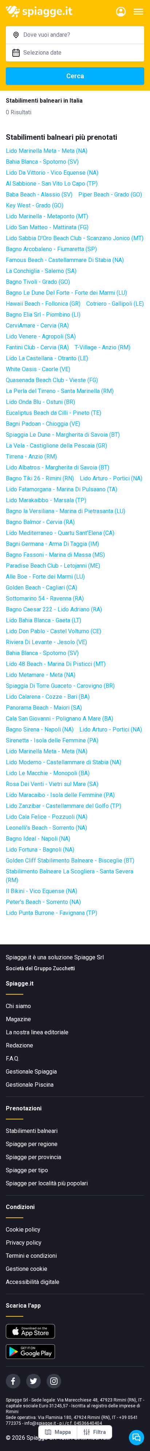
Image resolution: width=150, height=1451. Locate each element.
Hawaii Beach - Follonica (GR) (43, 303)
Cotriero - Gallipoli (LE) (115, 303)
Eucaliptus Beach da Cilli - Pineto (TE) (53, 412)
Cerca (75, 76)
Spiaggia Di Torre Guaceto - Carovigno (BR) (60, 685)
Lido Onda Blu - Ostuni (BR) (40, 402)
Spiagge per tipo (27, 1170)
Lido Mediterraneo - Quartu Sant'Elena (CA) (60, 533)
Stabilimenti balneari (32, 1130)
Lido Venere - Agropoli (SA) (41, 336)
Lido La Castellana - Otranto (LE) (47, 358)
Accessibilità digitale (32, 1281)
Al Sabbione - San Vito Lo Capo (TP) (52, 183)
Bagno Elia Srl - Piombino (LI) (43, 314)
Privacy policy (24, 1242)
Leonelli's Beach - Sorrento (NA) (46, 827)
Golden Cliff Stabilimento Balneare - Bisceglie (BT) (70, 860)
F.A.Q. (12, 1058)
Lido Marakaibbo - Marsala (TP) (46, 500)
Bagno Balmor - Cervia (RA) (40, 522)
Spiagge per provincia (33, 1157)
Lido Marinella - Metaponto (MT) (47, 216)
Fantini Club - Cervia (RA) (37, 347)
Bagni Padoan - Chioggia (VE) (43, 423)
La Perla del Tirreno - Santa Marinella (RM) (60, 391)
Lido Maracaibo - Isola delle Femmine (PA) (60, 795)
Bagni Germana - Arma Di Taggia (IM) (52, 543)
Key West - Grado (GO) (34, 205)
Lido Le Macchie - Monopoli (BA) (48, 773)
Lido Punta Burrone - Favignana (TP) (51, 912)
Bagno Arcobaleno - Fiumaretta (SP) (51, 249)
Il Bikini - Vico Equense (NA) (41, 891)
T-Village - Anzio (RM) (102, 347)
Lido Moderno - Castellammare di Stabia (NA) (63, 762)
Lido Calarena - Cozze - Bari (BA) (48, 696)
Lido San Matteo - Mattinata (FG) (47, 227)
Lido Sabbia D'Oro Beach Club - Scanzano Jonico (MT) (74, 238)
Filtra (99, 1432)
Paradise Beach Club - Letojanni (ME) (53, 565)
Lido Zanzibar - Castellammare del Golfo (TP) (63, 805)
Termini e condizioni (31, 1255)
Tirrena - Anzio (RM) (31, 456)
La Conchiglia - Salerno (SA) (41, 270)
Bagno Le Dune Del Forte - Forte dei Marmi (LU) (66, 292)
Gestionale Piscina (30, 1084)
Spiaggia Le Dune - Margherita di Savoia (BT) (63, 434)
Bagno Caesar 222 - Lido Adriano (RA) (54, 609)
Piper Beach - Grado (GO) (110, 194)
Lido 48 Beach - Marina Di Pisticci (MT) (56, 664)
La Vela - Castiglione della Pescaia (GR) (56, 445)
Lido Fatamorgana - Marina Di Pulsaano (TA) (61, 489)
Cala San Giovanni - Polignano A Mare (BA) (59, 718)
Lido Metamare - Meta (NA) (40, 674)
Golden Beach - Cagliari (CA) (41, 587)
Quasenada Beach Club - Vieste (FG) (52, 380)
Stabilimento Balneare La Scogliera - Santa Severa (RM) (69, 876)
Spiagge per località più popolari (47, 1183)
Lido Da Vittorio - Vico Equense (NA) (52, 172)
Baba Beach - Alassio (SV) (39, 194)
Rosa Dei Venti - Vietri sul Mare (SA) (52, 784)
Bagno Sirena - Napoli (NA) (40, 729)
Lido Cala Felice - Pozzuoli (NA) (46, 816)
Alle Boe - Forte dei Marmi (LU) (45, 576)
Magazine (18, 1019)
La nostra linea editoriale (37, 1032)
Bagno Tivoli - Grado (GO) (38, 281)
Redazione (19, 1045)
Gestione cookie (26, 1268)
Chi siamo (18, 1006)
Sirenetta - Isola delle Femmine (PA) (52, 740)
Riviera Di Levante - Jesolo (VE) (46, 642)
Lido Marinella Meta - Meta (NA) (46, 150)
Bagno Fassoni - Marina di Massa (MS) (55, 554)
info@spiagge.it (40, 1423)
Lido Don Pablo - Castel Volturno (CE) (53, 631)
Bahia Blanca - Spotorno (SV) (42, 161)
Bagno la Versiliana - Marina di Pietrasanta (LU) (65, 511)
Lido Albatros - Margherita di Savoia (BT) (57, 467)
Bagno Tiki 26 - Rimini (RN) (40, 478)
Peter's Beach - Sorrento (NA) (43, 902)
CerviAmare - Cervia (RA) (37, 325)
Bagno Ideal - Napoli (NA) (38, 838)
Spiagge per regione (32, 1144)
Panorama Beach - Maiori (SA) (44, 707)
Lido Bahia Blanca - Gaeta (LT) (43, 620)
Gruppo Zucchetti (54, 968)
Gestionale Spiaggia (31, 1071)
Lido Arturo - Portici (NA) (111, 478)
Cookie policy (23, 1229)
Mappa (63, 1432)
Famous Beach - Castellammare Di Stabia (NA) (65, 260)
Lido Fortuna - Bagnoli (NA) (40, 849)
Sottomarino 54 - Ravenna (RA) (45, 598)
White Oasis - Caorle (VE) (38, 369)
